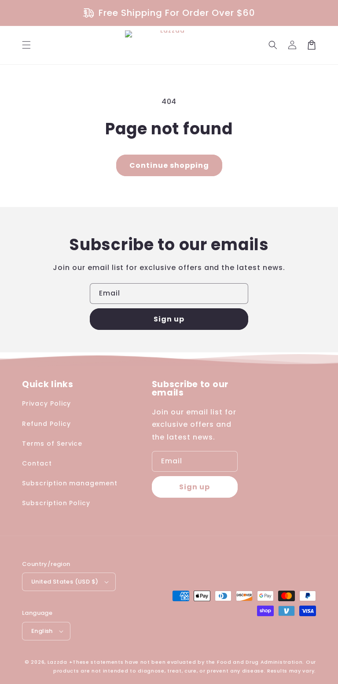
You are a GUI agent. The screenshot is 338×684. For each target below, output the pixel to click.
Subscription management (70, 483)
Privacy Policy (46, 403)
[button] (26, 45)
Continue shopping (169, 165)
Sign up (169, 319)
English (42, 631)
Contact (37, 463)
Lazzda (57, 662)
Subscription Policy (56, 503)
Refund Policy (46, 423)
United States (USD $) (64, 581)
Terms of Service (52, 443)
